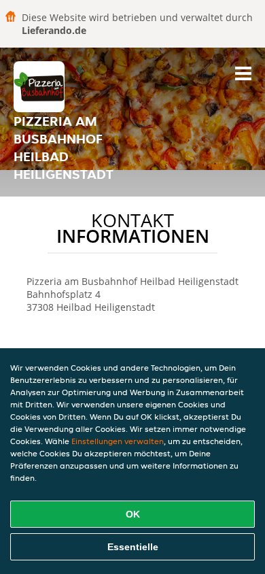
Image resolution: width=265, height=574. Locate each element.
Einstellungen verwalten (117, 441)
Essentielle (132, 546)
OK (133, 514)
